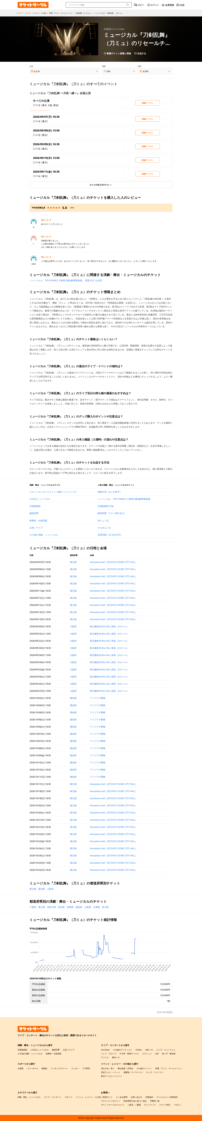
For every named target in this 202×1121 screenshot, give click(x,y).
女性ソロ (149, 1049)
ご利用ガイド (107, 1097)
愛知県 (73, 698)
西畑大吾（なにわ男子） (110, 491)
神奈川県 (51, 907)
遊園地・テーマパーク (133, 1072)
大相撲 (20, 1068)
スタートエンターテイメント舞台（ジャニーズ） (54, 491)
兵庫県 (96, 907)
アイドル (105, 1057)
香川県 (105, 907)
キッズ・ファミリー (154, 1072)
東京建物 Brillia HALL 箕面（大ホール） (109, 626)
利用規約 (149, 1097)
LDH (157, 1053)
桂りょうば (103, 520)
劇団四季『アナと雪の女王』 (112, 513)
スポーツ (68, 1097)
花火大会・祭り (107, 1068)
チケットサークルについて (112, 1104)
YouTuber (105, 1049)
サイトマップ (150, 1104)
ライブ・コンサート (52, 1097)
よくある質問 (121, 1097)
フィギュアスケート (59, 1068)
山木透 (98, 280)
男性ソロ (116, 1057)
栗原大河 (89, 280)
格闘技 (44, 1068)
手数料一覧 (155, 1101)
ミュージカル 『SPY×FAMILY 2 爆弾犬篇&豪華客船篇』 (57, 280)
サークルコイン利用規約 (167, 1097)
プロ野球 (86, 1068)
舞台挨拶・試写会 (125, 1068)
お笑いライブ (36, 527)
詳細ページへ (147, 103)
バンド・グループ (108, 1053)
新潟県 (61, 907)
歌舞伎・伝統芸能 (38, 520)
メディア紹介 (165, 1104)
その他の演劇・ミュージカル (44, 534)
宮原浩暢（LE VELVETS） (110, 534)
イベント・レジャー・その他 (88, 1097)
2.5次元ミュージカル (40, 498)
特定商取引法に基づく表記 (135, 1101)
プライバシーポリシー (110, 1101)
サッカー (75, 1068)
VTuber (138, 1049)
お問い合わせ (136, 1097)
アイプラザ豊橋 (97, 698)
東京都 (73, 562)
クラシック (147, 1053)
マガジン (178, 1104)
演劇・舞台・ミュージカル (29, 1097)
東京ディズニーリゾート (111, 1076)
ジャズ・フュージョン (165, 1049)
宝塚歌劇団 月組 (106, 506)
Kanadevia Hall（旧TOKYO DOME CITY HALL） (113, 562)
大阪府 (73, 626)
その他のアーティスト (122, 1049)
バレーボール (32, 1068)
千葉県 (33, 907)
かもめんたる (104, 527)
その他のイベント (144, 1068)
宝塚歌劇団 (35, 506)
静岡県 (70, 907)
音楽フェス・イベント (110, 1072)
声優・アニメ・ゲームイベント (168, 1068)
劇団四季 (34, 513)
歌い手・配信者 (168, 1053)
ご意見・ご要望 (134, 1104)
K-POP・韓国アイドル (129, 1053)
